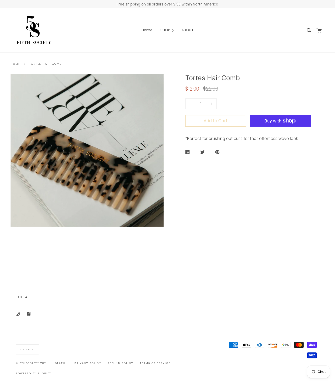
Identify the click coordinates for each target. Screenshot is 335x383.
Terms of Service (155, 363)
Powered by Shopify (33, 373)
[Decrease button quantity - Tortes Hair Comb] (191, 104)
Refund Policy (120, 363)
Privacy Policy (87, 363)
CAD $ (25, 349)
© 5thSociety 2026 (32, 363)
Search (61, 363)
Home (15, 64)
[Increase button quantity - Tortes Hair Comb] (210, 104)
